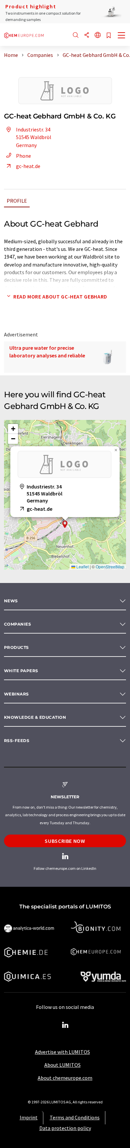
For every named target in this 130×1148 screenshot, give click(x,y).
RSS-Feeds (16, 740)
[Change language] (97, 35)
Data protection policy (65, 1128)
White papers (21, 670)
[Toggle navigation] (121, 36)
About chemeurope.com (65, 1077)
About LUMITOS (62, 1064)
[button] (65, 524)
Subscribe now (65, 841)
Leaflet (82, 566)
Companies (17, 624)
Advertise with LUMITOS (62, 1052)
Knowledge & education (35, 717)
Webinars (16, 693)
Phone (23, 155)
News (11, 600)
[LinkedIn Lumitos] (65, 1025)
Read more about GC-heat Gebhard (60, 296)
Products (16, 647)
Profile (17, 200)
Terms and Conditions (75, 1117)
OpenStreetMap (110, 566)
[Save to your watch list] (108, 36)
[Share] (86, 35)
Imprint (29, 1117)
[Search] (75, 35)
